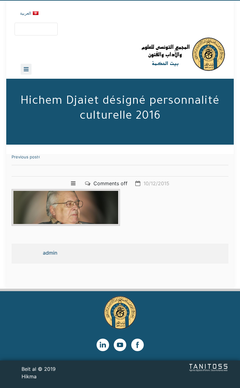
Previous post (25, 156)
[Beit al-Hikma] (161, 54)
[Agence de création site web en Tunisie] (208, 367)
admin (50, 253)
